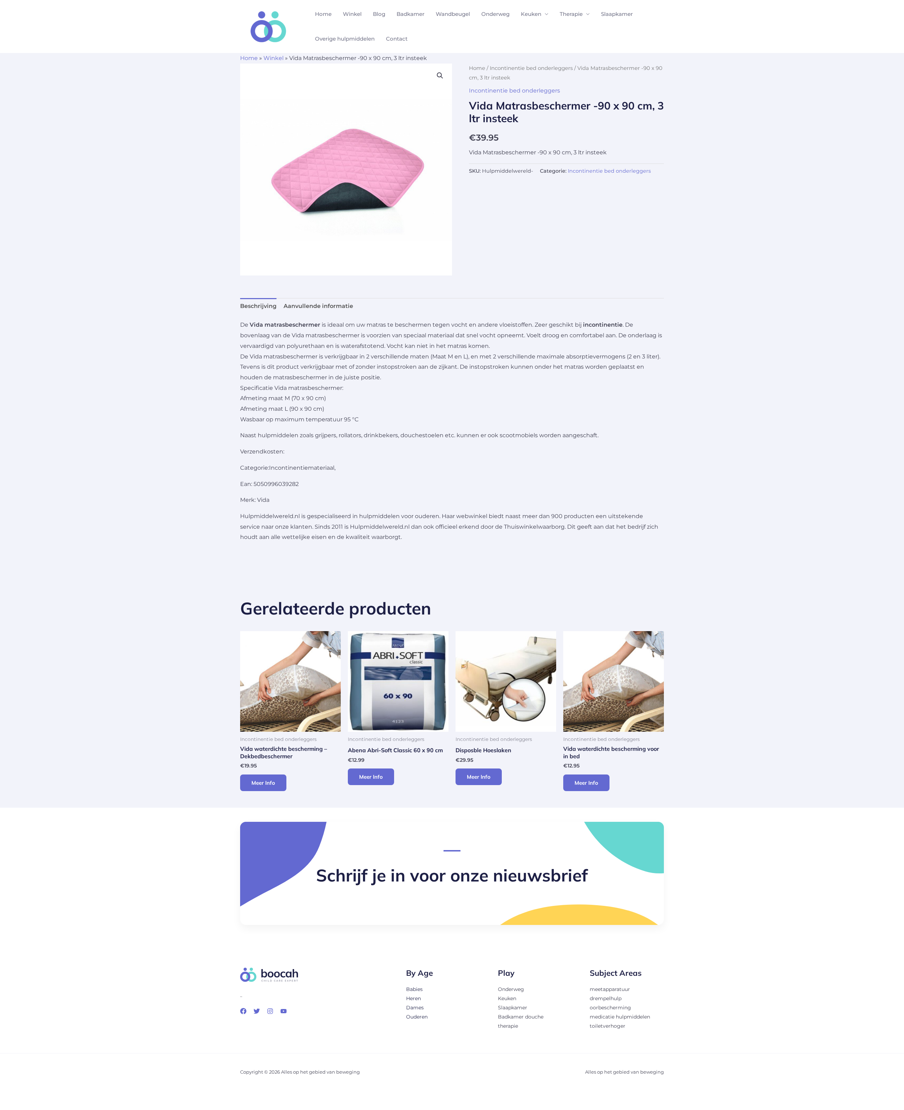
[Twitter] (257, 1011)
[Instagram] (270, 1011)
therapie (508, 1026)
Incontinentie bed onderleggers (531, 68)
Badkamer (410, 14)
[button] (440, 75)
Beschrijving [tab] (258, 306)
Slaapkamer (617, 14)
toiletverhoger (607, 1026)
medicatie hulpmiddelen (620, 1017)
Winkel (352, 14)
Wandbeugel (453, 14)
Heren (413, 998)
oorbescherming (610, 1007)
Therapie (571, 14)
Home (323, 14)
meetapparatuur (610, 989)
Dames (415, 1007)
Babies (414, 989)
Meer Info (263, 782)
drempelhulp (606, 998)
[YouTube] (283, 1011)
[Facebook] (243, 1011)
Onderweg (495, 14)
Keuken (531, 14)
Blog (379, 14)
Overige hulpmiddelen (345, 38)
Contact (397, 38)
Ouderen (417, 1017)
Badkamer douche (520, 1017)
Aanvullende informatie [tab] (318, 306)
